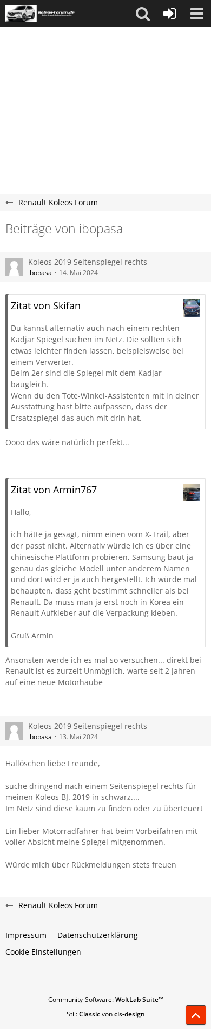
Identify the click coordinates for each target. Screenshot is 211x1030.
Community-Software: (105, 999)
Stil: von (106, 1014)
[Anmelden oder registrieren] (170, 13)
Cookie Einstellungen (43, 952)
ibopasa (40, 272)
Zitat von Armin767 (54, 489)
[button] (143, 13)
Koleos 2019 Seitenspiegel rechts (87, 262)
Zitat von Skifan (46, 305)
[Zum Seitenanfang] (196, 1015)
